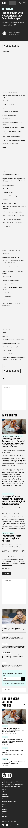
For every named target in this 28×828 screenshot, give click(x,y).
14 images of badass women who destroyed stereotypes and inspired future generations (13, 500)
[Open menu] (24, 3)
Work (4, 626)
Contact (4, 794)
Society (4, 809)
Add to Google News (10, 366)
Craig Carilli (6, 513)
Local (4, 663)
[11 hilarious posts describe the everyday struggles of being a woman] (14, 762)
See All (24, 705)
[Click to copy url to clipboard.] (18, 46)
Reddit (18, 471)
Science (4, 811)
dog (13, 465)
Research (5, 635)
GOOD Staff (12, 455)
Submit (23, 679)
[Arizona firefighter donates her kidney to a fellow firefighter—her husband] (14, 664)
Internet (5, 643)
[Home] (3, 9)
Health (4, 814)
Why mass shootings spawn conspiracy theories (11, 538)
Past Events (18, 436)
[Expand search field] (20, 3)
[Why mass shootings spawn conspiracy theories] (14, 752)
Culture (4, 816)
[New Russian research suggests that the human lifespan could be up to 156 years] (14, 636)
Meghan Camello (15, 32)
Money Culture (7, 652)
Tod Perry (5, 455)
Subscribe (12, 3)
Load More (6, 573)
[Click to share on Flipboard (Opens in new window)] (13, 46)
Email (5, 675)
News (4, 807)
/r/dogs (19, 472)
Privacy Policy (7, 683)
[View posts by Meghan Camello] (4, 33)
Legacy (12, 436)
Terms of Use (21, 682)
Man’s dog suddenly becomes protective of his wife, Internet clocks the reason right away (13, 442)
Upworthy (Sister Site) (9, 801)
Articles (9, 8)
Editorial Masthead (8, 799)
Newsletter (5, 796)
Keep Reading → (6, 489)
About (4, 792)
